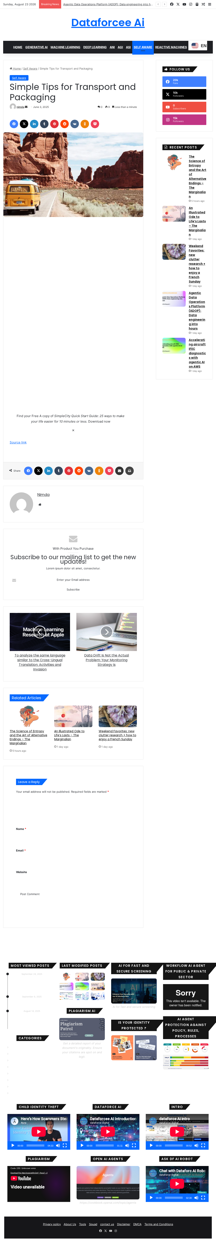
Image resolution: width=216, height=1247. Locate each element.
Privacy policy (52, 1224)
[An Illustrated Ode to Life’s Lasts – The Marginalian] (73, 716)
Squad (93, 1224)
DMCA (137, 1224)
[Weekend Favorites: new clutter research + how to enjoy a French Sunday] (118, 716)
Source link (18, 442)
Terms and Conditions (158, 1224)
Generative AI (36, 47)
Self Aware (143, 47)
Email (21, 850)
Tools (82, 1224)
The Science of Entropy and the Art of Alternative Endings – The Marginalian (28, 737)
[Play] (13, 1145)
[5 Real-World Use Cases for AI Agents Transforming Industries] (66, 996)
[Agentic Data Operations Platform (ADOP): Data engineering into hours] (174, 299)
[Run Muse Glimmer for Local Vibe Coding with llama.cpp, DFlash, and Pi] (98, 986)
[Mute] (58, 1145)
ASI (128, 47)
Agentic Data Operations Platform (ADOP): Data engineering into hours (197, 311)
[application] (38, 1132)
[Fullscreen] (65, 1145)
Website (21, 872)
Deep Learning (95, 47)
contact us (107, 1224)
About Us (70, 1224)
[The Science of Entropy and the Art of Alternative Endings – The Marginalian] (29, 716)
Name (21, 829)
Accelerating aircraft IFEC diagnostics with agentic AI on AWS (103, 4)
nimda (20, 106)
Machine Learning (65, 47)
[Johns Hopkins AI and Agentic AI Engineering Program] (98, 996)
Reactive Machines (171, 47)
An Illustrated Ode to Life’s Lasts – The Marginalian (69, 735)
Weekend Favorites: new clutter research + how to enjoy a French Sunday (117, 735)
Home (17, 47)
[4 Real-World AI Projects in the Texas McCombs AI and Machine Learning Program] (82, 996)
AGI (120, 47)
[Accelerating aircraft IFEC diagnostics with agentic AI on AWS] (174, 346)
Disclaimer (123, 1224)
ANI (112, 47)
